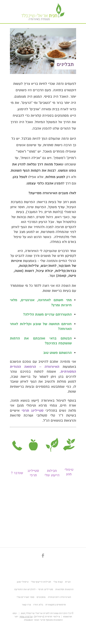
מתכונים (41, 597)
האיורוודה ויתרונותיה (59, 597)
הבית (68, 581)
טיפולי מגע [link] (69, 471)
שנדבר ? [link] (17, 473)
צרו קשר (26, 604)
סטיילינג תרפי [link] (33, 473)
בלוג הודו (38, 604)
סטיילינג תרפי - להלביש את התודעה (33, 589)
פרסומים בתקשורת (55, 604)
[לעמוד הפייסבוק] (43, 558)
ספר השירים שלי (25, 597)
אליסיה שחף (26, 616)
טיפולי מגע (22, 581)
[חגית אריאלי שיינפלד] (43, 11)
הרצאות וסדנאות (64, 589)
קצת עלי (58, 581)
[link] (69, 445)
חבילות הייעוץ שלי (41, 581)
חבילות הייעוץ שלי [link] (52, 473)
